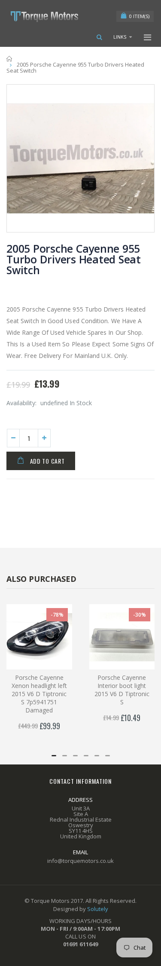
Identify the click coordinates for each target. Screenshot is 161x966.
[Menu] (147, 37)
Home (9, 58)
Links (119, 37)
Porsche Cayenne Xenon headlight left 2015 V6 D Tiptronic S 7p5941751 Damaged (39, 693)
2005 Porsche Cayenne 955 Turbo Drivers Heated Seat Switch (73, 259)
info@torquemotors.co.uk (80, 861)
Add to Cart (47, 460)
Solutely (97, 909)
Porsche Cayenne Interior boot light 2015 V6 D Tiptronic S (121, 689)
